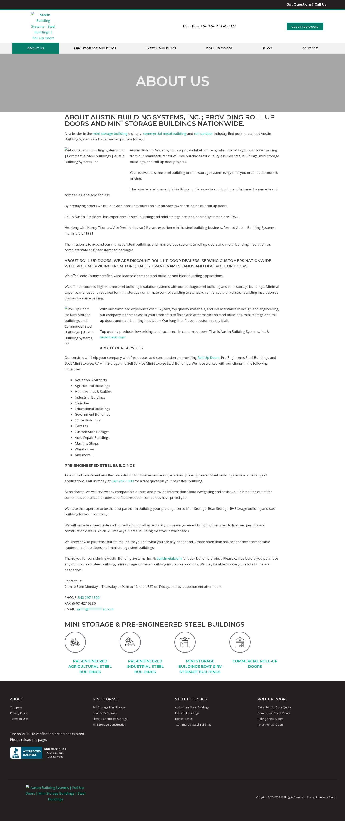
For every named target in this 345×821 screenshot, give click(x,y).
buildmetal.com (112, 337)
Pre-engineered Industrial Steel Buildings (145, 666)
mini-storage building (110, 133)
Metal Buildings (161, 48)
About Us (35, 48)
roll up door (203, 133)
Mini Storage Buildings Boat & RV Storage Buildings (200, 666)
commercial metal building (164, 133)
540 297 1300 (89, 597)
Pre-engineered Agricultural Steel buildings (90, 666)
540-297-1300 (122, 481)
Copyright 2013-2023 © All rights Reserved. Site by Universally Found (296, 797)
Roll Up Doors (219, 48)
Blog (267, 48)
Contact (310, 48)
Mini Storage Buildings (95, 48)
